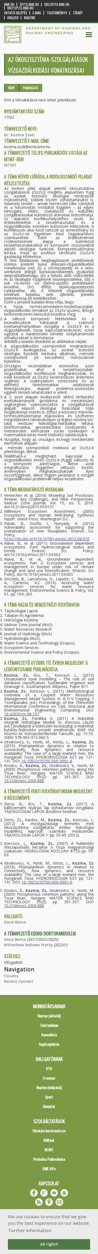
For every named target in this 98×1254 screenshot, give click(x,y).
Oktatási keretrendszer (49, 1130)
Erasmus (49, 1078)
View (11, 87)
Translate (30, 87)
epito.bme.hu (29, 4)
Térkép (78, 13)
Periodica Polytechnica (49, 1159)
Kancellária (49, 1034)
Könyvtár (49, 1106)
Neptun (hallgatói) (49, 1087)
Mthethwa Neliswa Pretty (28, 944)
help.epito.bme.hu (20, 8)
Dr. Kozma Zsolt (19, 134)
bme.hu (9, 4)
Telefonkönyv (57, 13)
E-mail (37, 13)
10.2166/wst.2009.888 (24, 780)
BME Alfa (49, 1168)
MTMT (10, 165)
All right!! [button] (49, 1244)
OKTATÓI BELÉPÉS (15, 13)
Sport (49, 1097)
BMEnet (49, 1140)
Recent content (18, 981)
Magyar (29, 17)
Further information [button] (30, 1230)
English (13, 17)
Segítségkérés (49, 1044)
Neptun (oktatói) (49, 1015)
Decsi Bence (15, 922)
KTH (49, 1068)
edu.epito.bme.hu (56, 4)
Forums (11, 975)
